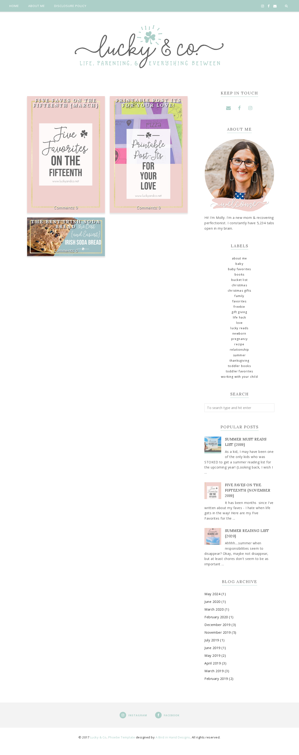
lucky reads (239, 328)
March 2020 (214, 609)
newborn (239, 334)
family (239, 296)
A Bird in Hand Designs (173, 737)
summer (239, 355)
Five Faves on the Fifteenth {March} (66, 102)
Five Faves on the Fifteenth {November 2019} (248, 490)
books (239, 274)
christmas (239, 285)
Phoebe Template (121, 737)
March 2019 (214, 671)
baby (239, 264)
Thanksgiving (239, 361)
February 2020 (216, 617)
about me (239, 258)
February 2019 (216, 678)
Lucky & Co (98, 737)
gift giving (239, 312)
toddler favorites (239, 371)
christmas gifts (239, 291)
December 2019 (217, 624)
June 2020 (212, 601)
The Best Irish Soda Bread (66, 224)
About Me (36, 6)
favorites (239, 301)
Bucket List (239, 280)
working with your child (239, 377)
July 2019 (211, 640)
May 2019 (212, 655)
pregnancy (239, 339)
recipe (239, 344)
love (239, 323)
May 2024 (212, 594)
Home (14, 6)
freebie (239, 307)
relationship (239, 350)
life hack (239, 317)
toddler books (239, 366)
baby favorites (239, 269)
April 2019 (212, 663)
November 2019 (217, 632)
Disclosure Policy (70, 6)
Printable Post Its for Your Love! (149, 102)
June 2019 (212, 648)
